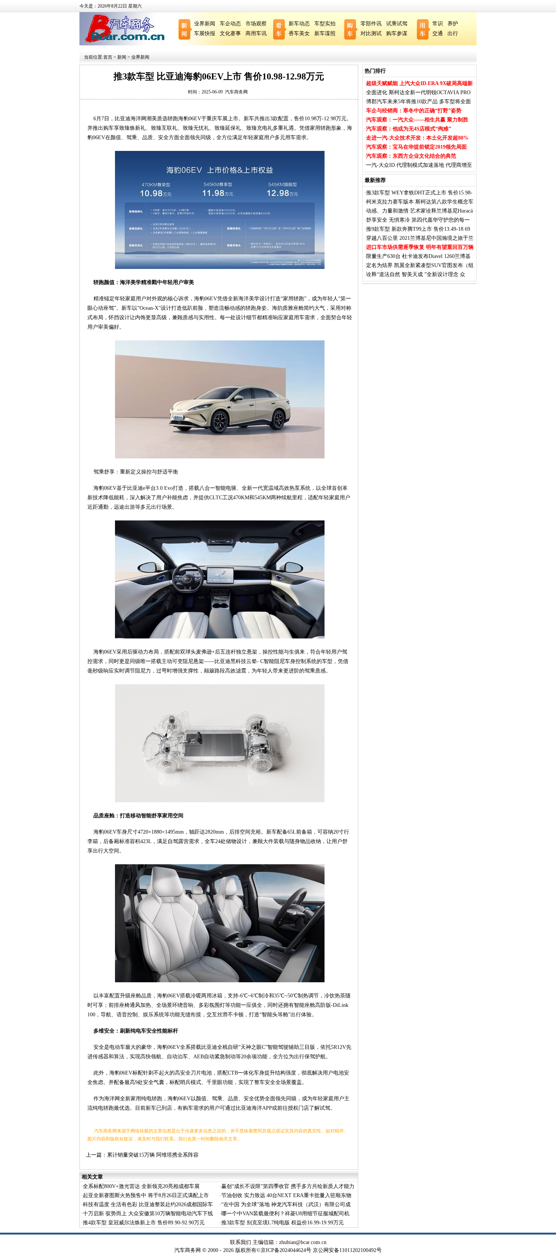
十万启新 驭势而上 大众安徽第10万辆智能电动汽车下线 (148, 1213)
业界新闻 (204, 23)
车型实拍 (324, 23)
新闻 (121, 57)
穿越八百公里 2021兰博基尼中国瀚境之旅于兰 (420, 238)
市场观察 (256, 23)
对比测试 (371, 33)
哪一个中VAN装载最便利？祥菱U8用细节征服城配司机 (285, 1213)
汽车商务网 (236, 92)
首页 (107, 57)
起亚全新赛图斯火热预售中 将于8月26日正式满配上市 (146, 1195)
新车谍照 (324, 33)
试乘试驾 (396, 23)
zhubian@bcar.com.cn (302, 1242)
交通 (437, 33)
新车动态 (299, 23)
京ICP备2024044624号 (286, 1250)
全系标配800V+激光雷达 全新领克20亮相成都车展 (141, 1186)
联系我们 (240, 1242)
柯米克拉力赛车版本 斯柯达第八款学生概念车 (420, 202)
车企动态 (230, 23)
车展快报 (204, 33)
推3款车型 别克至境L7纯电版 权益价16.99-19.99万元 (282, 1222)
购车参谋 (396, 33)
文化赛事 (230, 33)
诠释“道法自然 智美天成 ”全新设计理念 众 (415, 274)
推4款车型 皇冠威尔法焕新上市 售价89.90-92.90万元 (144, 1222)
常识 (437, 23)
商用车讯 (256, 33)
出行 (452, 33)
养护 (452, 23)
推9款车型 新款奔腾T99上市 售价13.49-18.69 (418, 229)
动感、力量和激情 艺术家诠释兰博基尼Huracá (419, 211)
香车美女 (299, 33)
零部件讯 (371, 23)
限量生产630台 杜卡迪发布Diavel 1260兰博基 (418, 256)
